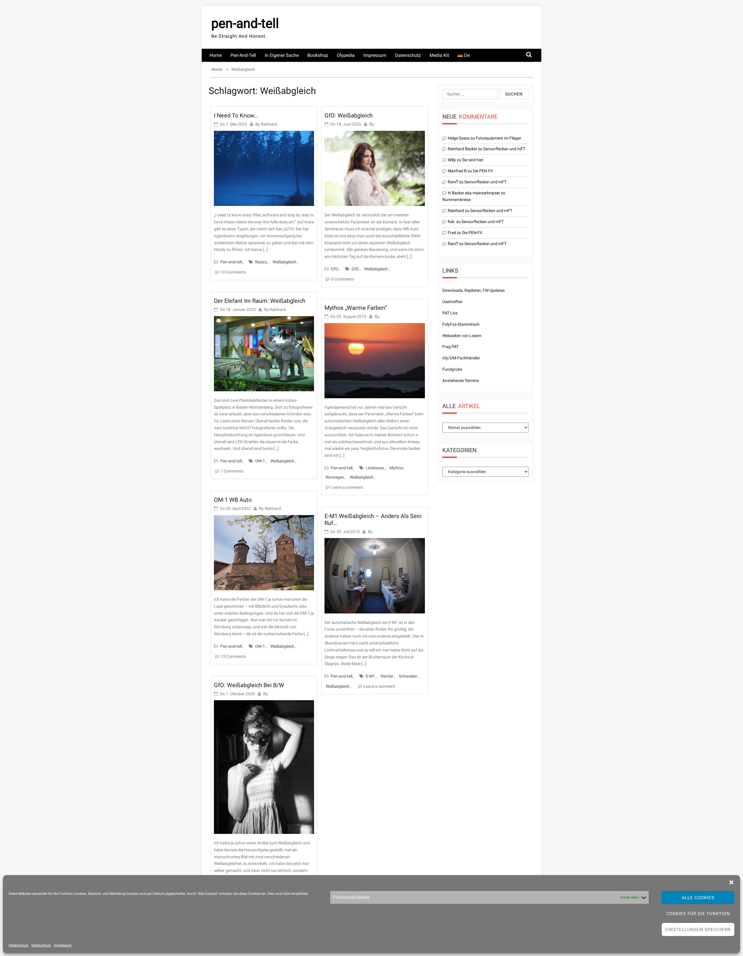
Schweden (408, 676)
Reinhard (269, 124)
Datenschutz (18, 945)
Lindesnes (375, 468)
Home (216, 55)
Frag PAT (450, 346)
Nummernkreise (456, 199)
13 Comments (233, 656)
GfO (334, 269)
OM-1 (260, 461)
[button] (731, 882)
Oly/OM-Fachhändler (461, 358)
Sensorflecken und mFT (504, 148)
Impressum (63, 945)
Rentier (386, 676)
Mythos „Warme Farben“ (355, 307)
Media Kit (439, 55)
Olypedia (346, 55)
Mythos (396, 468)
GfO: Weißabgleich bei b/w (249, 685)
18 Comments (233, 272)
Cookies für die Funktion (698, 913)
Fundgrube (452, 369)
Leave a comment (347, 487)
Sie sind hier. (473, 159)
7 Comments (232, 471)
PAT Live (449, 313)
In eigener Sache (282, 55)
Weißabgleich (284, 262)
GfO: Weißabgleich (348, 115)
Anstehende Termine (460, 380)
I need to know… (236, 115)
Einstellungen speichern (698, 929)
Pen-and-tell (243, 55)
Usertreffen (452, 301)
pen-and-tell (245, 23)
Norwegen (335, 477)
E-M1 (370, 676)
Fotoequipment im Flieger (498, 138)
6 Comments (342, 279)
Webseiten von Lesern (461, 335)
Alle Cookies (698, 897)
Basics (261, 262)
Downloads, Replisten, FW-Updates (473, 290)
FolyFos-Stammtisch (460, 324)
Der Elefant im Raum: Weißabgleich (259, 300)
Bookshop (317, 55)
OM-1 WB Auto (233, 499)
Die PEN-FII (483, 171)
